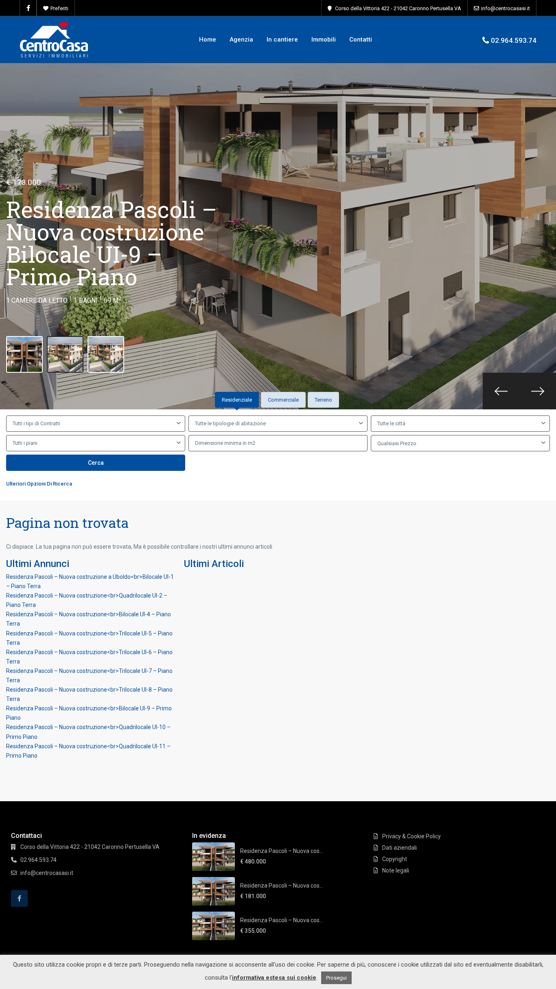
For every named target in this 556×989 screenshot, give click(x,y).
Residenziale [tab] (237, 400)
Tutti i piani (25, 443)
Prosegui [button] (336, 978)
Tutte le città (391, 423)
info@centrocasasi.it (505, 8)
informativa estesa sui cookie (274, 977)
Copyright (394, 859)
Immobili (323, 39)
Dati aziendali (399, 847)
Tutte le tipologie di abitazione (230, 423)
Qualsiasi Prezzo (396, 443)
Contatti (360, 39)
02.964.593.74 (513, 40)
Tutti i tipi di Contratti (36, 423)
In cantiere (282, 39)
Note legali (395, 870)
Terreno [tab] (323, 400)
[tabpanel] (278, 453)
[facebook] (28, 8)
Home (207, 39)
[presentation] (501, 391)
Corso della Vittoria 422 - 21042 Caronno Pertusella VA (398, 8)
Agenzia (241, 39)
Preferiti (59, 8)
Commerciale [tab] (283, 400)
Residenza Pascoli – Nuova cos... (281, 851)
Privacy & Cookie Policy (411, 836)
